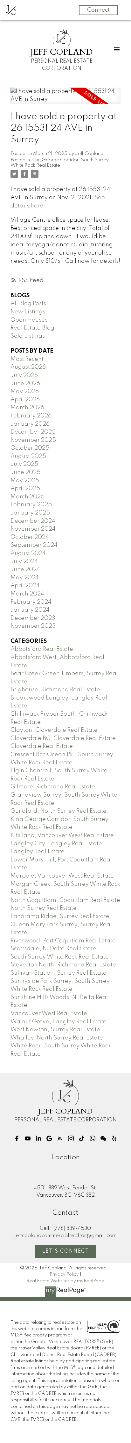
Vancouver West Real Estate (48, 1013)
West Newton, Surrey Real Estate (55, 1030)
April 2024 (25, 586)
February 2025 (31, 505)
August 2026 (28, 367)
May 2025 (24, 481)
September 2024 (34, 545)
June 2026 (25, 383)
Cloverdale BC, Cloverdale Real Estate (63, 738)
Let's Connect (65, 1251)
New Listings (27, 312)
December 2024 (32, 521)
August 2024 (28, 553)
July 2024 (24, 561)
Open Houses (28, 320)
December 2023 (32, 618)
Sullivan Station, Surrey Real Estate (58, 973)
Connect (98, 10)
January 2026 (30, 424)
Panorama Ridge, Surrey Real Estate (59, 916)
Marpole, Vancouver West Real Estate (62, 876)
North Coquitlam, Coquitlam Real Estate (65, 900)
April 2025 (25, 488)
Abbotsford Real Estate (41, 649)
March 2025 (27, 497)
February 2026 (31, 416)
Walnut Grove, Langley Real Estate (58, 1022)
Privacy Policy (64, 1274)
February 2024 (31, 602)
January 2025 (30, 513)
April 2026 (25, 400)
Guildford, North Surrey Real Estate (58, 811)
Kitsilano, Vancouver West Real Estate (62, 835)
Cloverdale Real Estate (41, 746)
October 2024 (29, 537)
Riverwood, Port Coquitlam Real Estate (63, 941)
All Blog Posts (28, 303)
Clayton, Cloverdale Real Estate (54, 730)
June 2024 (25, 569)
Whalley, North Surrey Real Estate (56, 1038)
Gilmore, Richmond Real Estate (52, 787)
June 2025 (25, 472)
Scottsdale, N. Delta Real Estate (53, 949)
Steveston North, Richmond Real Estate (63, 965)
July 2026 (24, 375)
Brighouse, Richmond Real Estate (55, 690)
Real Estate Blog (32, 328)
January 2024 (30, 610)
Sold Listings (27, 336)
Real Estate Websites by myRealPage (65, 1281)
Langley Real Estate (37, 851)
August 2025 (28, 456)
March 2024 (27, 594)
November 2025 (33, 440)
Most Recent (27, 359)
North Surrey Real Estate (43, 908)
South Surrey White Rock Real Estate (59, 957)
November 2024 (33, 529)
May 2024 (24, 578)
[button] (17, 1138)
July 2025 (24, 464)
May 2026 (24, 391)
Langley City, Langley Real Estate (56, 844)
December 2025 (33, 432)
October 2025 (29, 448)
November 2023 (33, 626)
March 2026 (27, 407)
